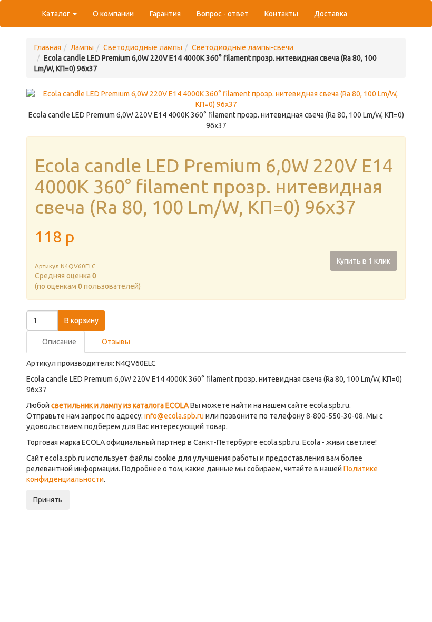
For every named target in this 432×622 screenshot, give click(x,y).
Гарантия (165, 13)
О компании (113, 13)
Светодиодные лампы (142, 47)
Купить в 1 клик (363, 261)
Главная (47, 47)
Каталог (57, 13)
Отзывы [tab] (115, 341)
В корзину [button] (81, 320)
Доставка (330, 13)
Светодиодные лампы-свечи (242, 47)
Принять (48, 499)
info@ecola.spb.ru (174, 416)
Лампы (82, 47)
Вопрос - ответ (223, 13)
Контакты (281, 13)
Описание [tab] (58, 341)
